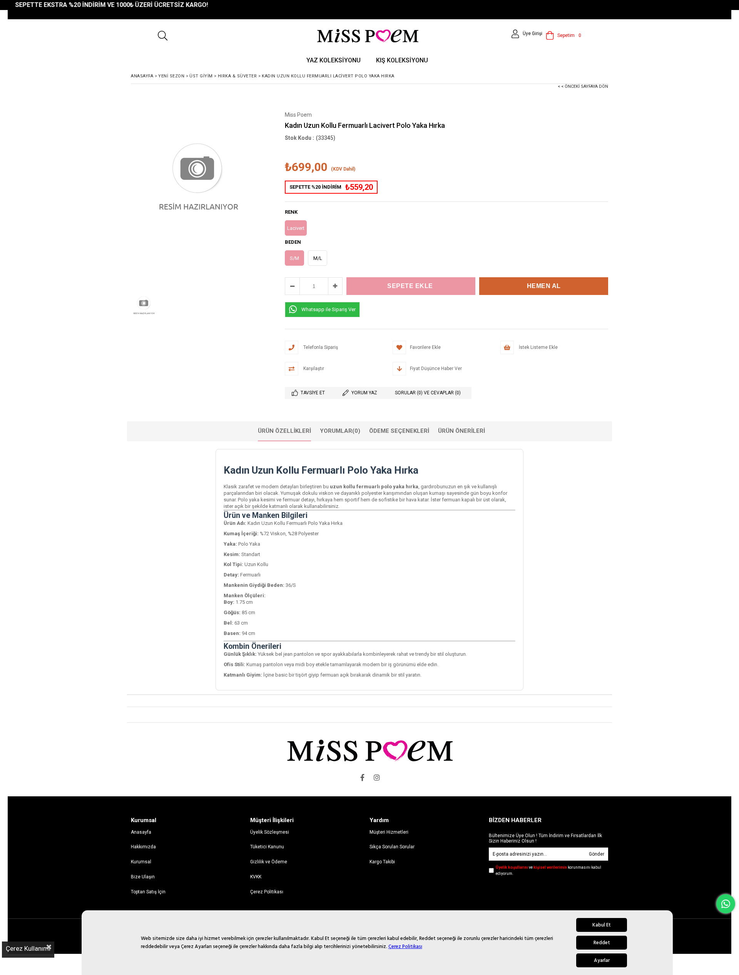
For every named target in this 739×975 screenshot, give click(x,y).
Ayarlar (602, 960)
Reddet (602, 942)
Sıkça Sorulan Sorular (392, 846)
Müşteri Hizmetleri (389, 832)
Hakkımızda (143, 846)
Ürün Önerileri (461, 430)
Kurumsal (141, 861)
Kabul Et (601, 925)
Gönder (596, 854)
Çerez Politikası (405, 946)
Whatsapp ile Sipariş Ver (328, 309)
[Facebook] (362, 777)
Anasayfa (141, 832)
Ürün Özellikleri (284, 430)
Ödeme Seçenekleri (399, 430)
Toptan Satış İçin (148, 892)
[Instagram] (377, 777)
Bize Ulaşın (143, 877)
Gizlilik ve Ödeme (268, 861)
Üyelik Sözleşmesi (269, 832)
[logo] (370, 750)
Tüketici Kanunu (267, 846)
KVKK (255, 877)
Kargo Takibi (382, 861)
